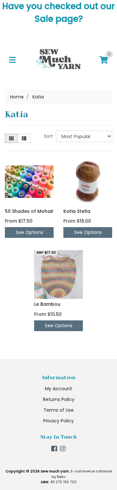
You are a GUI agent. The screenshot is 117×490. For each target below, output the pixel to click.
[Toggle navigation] (12, 60)
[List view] (24, 138)
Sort (48, 136)
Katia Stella (76, 211)
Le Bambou (47, 304)
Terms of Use (59, 410)
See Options (29, 232)
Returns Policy (58, 399)
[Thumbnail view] (11, 138)
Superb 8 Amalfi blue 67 (50, 464)
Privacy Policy (58, 421)
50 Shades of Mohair (29, 211)
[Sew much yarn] (58, 60)
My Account (58, 388)
